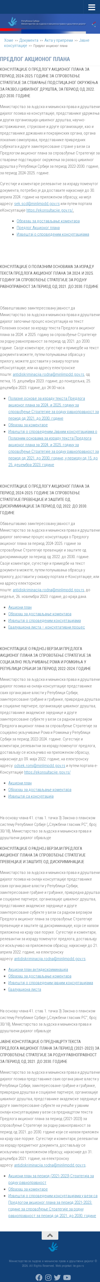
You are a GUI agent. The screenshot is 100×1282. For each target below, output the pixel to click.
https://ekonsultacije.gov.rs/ (49, 210)
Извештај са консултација (31, 796)
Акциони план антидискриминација (38, 969)
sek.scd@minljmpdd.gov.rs (37, 203)
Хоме (8, 40)
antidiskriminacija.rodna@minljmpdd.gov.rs (48, 374)
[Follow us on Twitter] (57, 1277)
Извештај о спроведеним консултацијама (53, 234)
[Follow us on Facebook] (39, 1277)
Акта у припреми (58, 40)
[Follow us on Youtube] (66, 1277)
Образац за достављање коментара (48, 221)
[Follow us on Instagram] (48, 1277)
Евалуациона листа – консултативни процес (46, 627)
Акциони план (20, 607)
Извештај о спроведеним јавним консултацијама (50, 982)
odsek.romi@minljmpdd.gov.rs (39, 765)
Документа (28, 40)
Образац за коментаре (28, 424)
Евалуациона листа (24, 989)
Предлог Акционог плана (38, 227)
